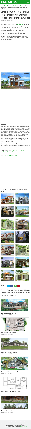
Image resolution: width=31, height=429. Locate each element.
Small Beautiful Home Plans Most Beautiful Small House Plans (14, 254)
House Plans (3, 20)
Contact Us (10, 421)
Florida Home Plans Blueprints (8, 332)
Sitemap (5, 421)
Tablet (22, 150)
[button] (28, 2)
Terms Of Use (20, 421)
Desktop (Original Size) (8, 152)
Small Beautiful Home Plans (11, 155)
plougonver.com (9, 1)
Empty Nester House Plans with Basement (11, 391)
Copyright (15, 421)
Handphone (15, 150)
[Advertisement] (15, 56)
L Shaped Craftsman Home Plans (9, 313)
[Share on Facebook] (11, 286)
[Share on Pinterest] (18, 286)
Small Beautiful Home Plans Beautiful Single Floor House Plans (14, 215)
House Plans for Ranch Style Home (9, 352)
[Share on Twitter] (8, 286)
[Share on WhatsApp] (15, 286)
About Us (26, 421)
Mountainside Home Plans (7, 411)
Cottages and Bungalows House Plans (10, 371)
